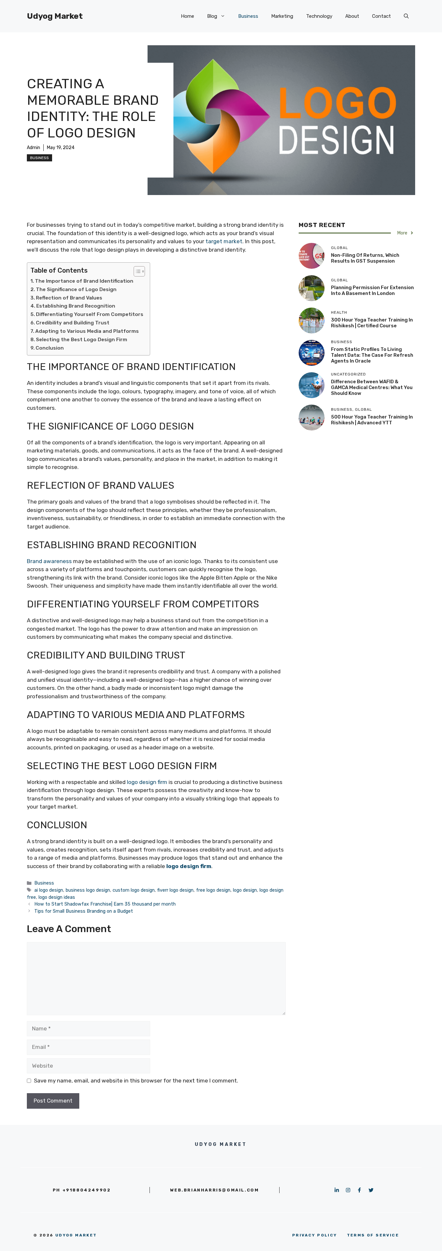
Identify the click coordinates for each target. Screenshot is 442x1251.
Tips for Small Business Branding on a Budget (83, 911)
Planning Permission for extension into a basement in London (372, 290)
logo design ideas (57, 897)
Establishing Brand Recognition (75, 306)
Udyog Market (55, 16)
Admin (33, 147)
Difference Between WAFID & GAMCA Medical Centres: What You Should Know (372, 387)
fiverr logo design (175, 890)
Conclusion (50, 348)
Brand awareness (49, 561)
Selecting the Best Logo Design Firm (81, 340)
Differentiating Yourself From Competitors (89, 314)
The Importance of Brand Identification (84, 281)
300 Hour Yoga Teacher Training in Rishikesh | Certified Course (372, 323)
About (352, 16)
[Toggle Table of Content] (136, 271)
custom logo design (134, 890)
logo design (245, 890)
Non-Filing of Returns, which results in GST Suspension (365, 258)
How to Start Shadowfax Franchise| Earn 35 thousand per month (105, 904)
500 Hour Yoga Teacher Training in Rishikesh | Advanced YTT (372, 420)
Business (248, 16)
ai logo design (48, 890)
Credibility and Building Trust (72, 323)
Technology (319, 16)
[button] (406, 16)
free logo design (213, 890)
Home (187, 16)
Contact (381, 16)
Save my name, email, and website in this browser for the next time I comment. (136, 1080)
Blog (212, 16)
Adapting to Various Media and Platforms (87, 331)
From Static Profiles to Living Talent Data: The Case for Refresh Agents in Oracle (372, 355)
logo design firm (147, 782)
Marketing (282, 16)
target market (223, 241)
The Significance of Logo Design (76, 289)
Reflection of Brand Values (69, 298)
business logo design (88, 890)
